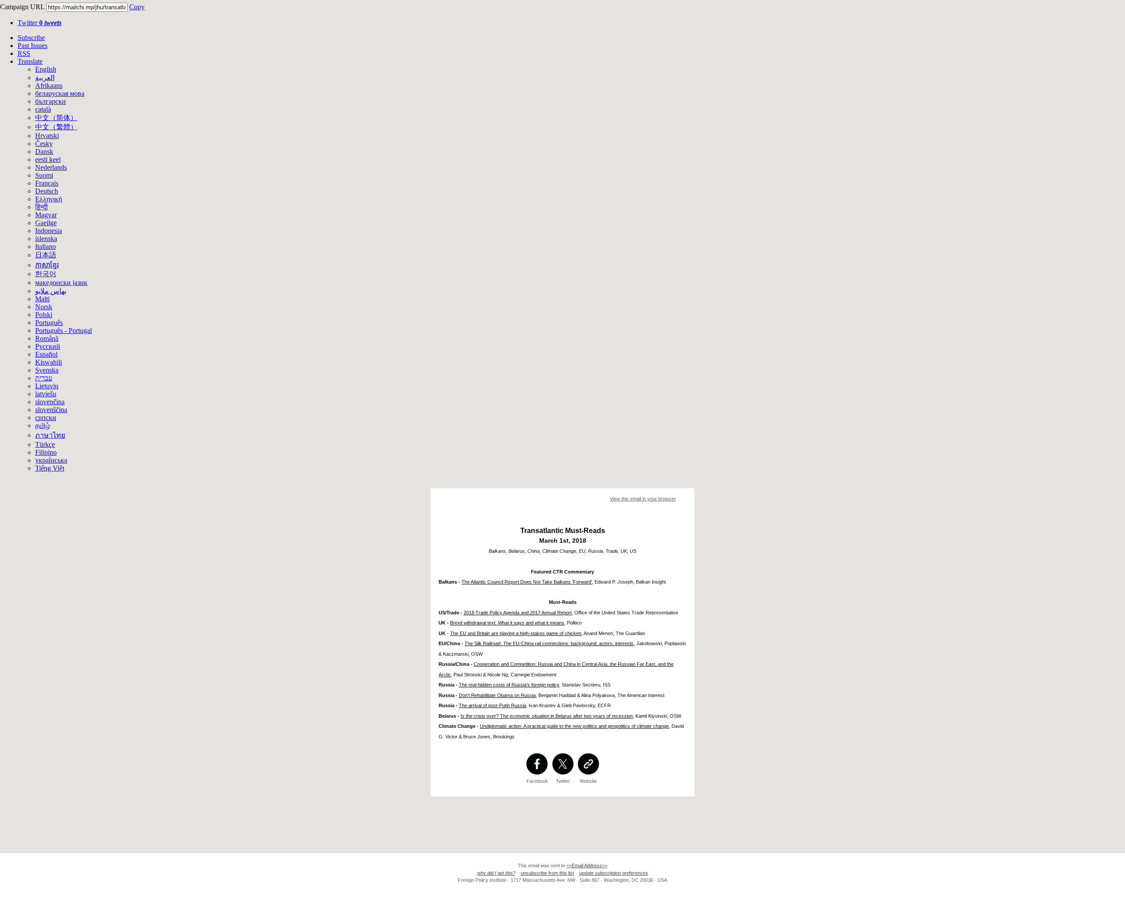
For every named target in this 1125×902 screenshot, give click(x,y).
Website (588, 781)
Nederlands (51, 167)
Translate (30, 61)
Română (46, 338)
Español (46, 354)
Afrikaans (48, 85)
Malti (42, 299)
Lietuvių (46, 386)
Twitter (40, 22)
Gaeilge (46, 222)
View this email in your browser (643, 498)
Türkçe (45, 444)
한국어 (45, 274)
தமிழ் (42, 425)
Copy (137, 7)
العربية (44, 77)
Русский (47, 346)
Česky (44, 143)
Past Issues (32, 45)
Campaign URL (22, 7)
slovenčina (50, 401)
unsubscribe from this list (547, 873)
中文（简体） (56, 117)
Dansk (44, 151)
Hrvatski (47, 135)
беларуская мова (59, 93)
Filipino (46, 452)
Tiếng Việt (49, 468)
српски (45, 417)
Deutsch (46, 191)
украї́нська (51, 460)
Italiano (45, 246)
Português (49, 322)
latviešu (45, 394)
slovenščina (51, 409)
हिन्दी (41, 207)
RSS (24, 53)
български (50, 101)
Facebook (537, 781)
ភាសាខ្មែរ (47, 265)
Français (46, 183)
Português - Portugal (63, 330)
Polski (43, 314)
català (43, 109)
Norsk (43, 306)
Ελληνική (48, 199)
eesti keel (48, 159)
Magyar (46, 215)
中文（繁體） (56, 127)
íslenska (46, 238)
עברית (43, 378)
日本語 (45, 255)
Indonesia (48, 230)
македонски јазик (61, 282)
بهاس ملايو (50, 291)
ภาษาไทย (50, 435)
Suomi (44, 175)
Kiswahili (48, 362)
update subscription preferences (613, 873)
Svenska (46, 370)
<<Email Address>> (586, 865)
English (45, 69)
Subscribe (31, 37)
